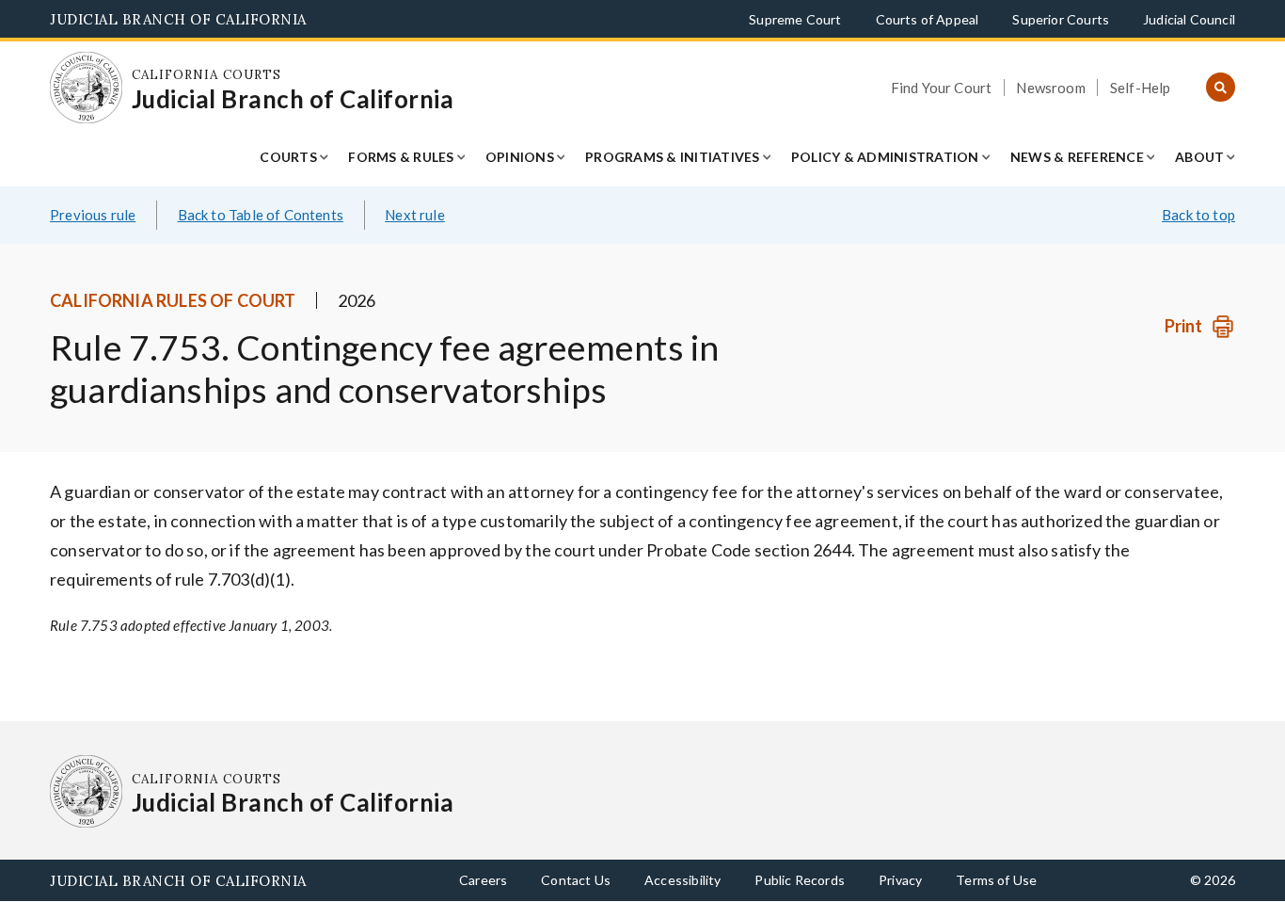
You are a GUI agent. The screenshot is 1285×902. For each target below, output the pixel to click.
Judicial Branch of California (178, 19)
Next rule (415, 214)
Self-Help (1140, 87)
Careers (483, 880)
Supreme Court (795, 19)
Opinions (519, 157)
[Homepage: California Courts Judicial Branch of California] (86, 88)
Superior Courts (1060, 19)
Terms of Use (996, 880)
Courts (288, 157)
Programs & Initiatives (672, 157)
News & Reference (1077, 157)
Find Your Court (941, 87)
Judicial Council (1189, 19)
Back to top (1198, 214)
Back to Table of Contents (261, 214)
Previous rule (92, 214)
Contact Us (576, 880)
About (1199, 157)
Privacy (900, 880)
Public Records (799, 880)
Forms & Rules (400, 157)
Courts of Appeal (927, 19)
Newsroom (1050, 87)
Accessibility (682, 880)
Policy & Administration (885, 157)
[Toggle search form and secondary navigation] (1220, 88)
